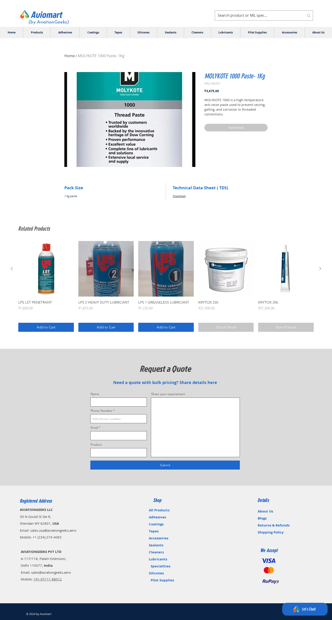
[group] (166, 286)
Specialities (160, 566)
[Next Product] (320, 268)
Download (179, 196)
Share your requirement (168, 393)
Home (69, 55)
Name (95, 393)
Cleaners (156, 552)
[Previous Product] (11, 268)
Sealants (162, 545)
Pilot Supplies (162, 580)
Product (96, 444)
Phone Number (101, 410)
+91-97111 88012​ (47, 579)
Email (94, 427)
